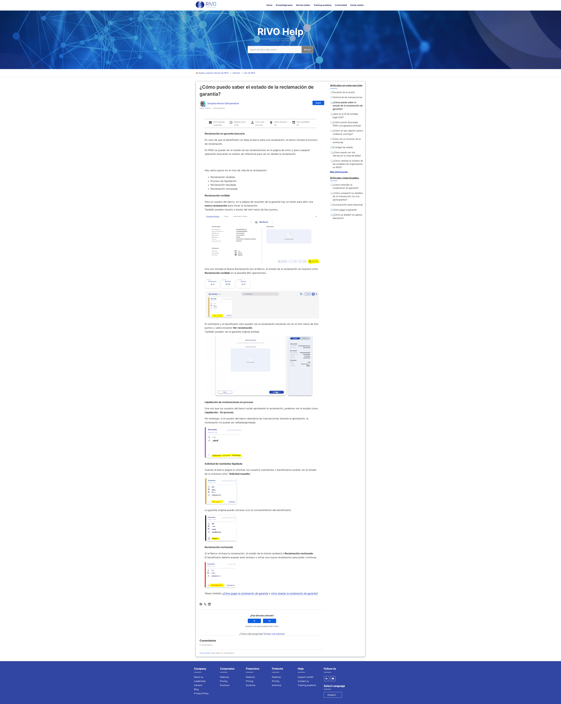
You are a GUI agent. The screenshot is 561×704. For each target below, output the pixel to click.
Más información (339, 172)
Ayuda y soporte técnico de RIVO (214, 73)
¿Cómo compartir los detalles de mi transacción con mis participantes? (348, 196)
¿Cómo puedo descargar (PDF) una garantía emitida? (347, 124)
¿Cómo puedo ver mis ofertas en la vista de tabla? (347, 154)
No (269, 621)
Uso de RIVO (249, 73)
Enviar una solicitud (274, 633)
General (236, 73)
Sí (254, 621)
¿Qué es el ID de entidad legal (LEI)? (345, 116)
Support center (306, 677)
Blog (196, 689)
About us (198, 677)
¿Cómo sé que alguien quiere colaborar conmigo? (348, 132)
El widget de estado (343, 147)
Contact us (303, 681)
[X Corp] (205, 604)
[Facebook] (201, 604)
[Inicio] (206, 7)
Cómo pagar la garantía (344, 209)
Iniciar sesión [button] (357, 5)
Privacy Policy (201, 693)
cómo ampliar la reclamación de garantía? (294, 593)
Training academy (322, 5)
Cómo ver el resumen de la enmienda (347, 141)
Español (332, 694)
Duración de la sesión (344, 92)
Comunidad (341, 5)
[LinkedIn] (209, 604)
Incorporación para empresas (348, 204)
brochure (225, 685)
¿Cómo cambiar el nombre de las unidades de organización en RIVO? (348, 164)
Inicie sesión (205, 653)
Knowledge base (284, 5)
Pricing (223, 681)
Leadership (200, 681)
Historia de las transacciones (347, 97)
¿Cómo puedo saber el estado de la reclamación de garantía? (348, 105)
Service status (303, 5)
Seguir (318, 103)
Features (224, 677)
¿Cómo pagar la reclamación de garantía (245, 593)
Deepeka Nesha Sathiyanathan (223, 103)
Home (269, 5)
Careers (198, 685)
